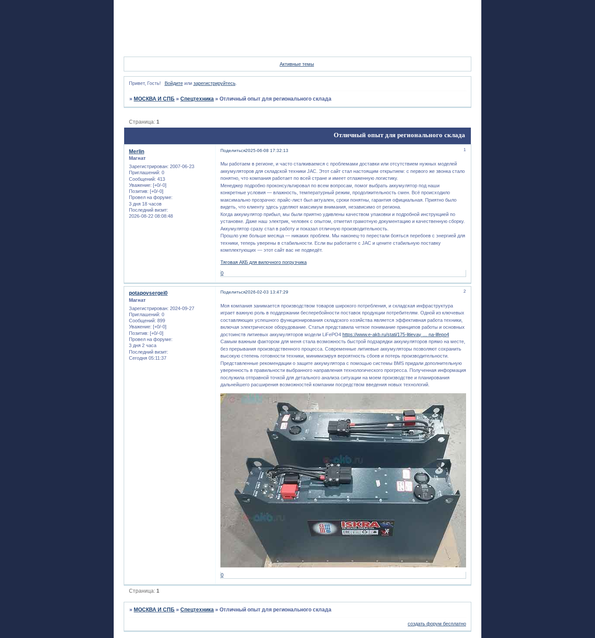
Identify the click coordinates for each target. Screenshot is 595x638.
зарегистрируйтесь (214, 83)
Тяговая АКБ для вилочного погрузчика (263, 262)
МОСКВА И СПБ (154, 99)
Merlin (136, 152)
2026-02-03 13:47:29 (266, 292)
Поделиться (232, 150)
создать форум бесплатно (437, 623)
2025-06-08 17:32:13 (266, 150)
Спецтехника (197, 99)
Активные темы (297, 64)
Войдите (174, 83)
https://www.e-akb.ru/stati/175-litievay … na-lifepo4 (395, 334)
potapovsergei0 (148, 293)
